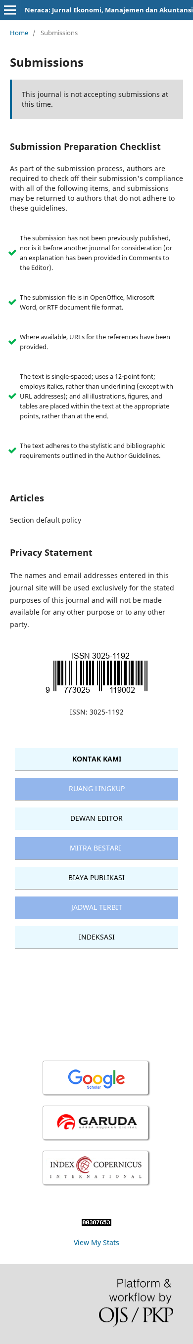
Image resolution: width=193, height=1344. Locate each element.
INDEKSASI (97, 936)
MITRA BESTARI (95, 847)
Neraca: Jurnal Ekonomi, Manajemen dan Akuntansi (109, 9)
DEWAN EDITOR (96, 818)
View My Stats (96, 1242)
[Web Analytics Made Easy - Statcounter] (96, 1223)
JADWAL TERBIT (96, 907)
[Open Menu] (10, 10)
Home (19, 32)
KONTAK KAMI (96, 758)
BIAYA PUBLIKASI (96, 877)
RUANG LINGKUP (97, 788)
